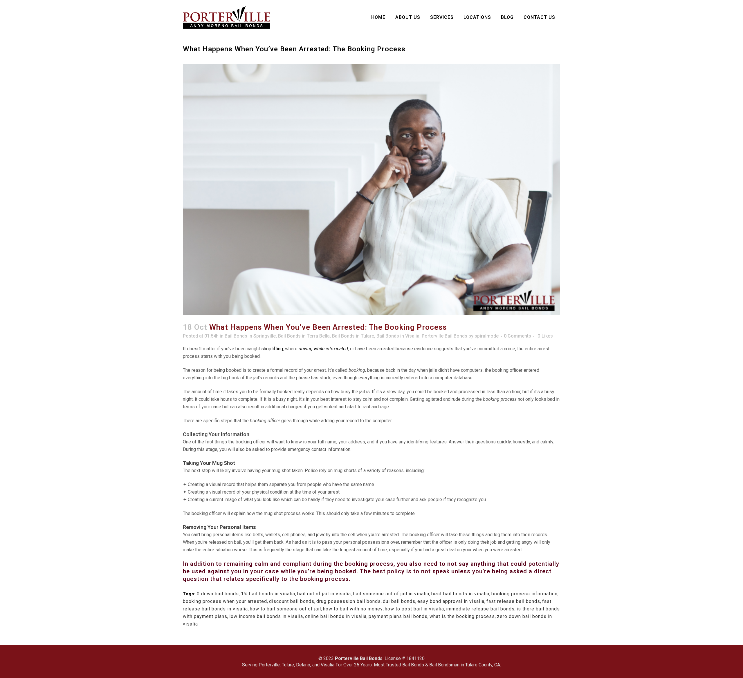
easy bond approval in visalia (450, 601)
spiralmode (487, 336)
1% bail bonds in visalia (268, 594)
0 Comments (517, 336)
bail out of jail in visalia (324, 594)
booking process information (524, 594)
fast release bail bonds (513, 601)
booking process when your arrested (225, 601)
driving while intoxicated (323, 348)
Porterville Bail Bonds (444, 336)
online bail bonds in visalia (336, 616)
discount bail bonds (291, 601)
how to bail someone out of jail (285, 609)
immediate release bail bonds (480, 609)
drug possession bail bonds (348, 601)
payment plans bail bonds (398, 616)
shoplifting (272, 348)
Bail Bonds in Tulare (353, 336)
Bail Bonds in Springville (250, 336)
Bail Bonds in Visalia (397, 336)
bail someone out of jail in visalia (391, 594)
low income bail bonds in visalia (266, 616)
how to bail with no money (353, 609)
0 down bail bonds (218, 594)
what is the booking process (462, 616)
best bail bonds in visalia (460, 594)
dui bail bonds (399, 601)
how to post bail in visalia (414, 609)
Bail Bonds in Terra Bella (304, 336)
